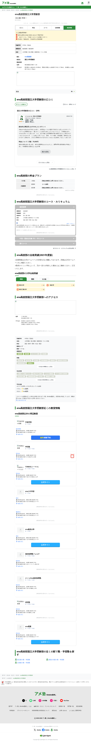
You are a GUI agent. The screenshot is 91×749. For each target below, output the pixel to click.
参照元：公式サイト (71, 223)
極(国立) (18, 512)
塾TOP (3, 10)
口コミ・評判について (70, 104)
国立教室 (18, 429)
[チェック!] (73, 456)
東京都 (8, 10)
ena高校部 (28, 57)
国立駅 (17, 10)
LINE (34, 700)
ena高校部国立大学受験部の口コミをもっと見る (61, 169)
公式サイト (45, 482)
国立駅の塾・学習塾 (23, 660)
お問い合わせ (63, 710)
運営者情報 (79, 706)
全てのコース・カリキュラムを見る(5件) (63, 248)
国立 (17, 498)
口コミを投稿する (22, 104)
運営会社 (54, 710)
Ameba (39, 730)
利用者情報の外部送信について (40, 710)
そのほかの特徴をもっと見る (45, 366)
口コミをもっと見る (44, 162)
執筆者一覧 (62, 706)
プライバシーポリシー (23, 710)
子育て (55, 700)
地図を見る (20, 434)
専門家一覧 (70, 706)
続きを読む (45, 152)
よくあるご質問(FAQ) (75, 710)
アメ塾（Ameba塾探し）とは (23, 706)
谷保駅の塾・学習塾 (23, 663)
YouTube (66, 700)
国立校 (18, 453)
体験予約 (45, 437)
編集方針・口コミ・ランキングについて (45, 706)
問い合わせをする (21, 400)
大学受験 (44, 700)
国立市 (12, 10)
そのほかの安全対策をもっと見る (45, 380)
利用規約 (12, 710)
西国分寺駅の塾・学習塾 (56, 660)
